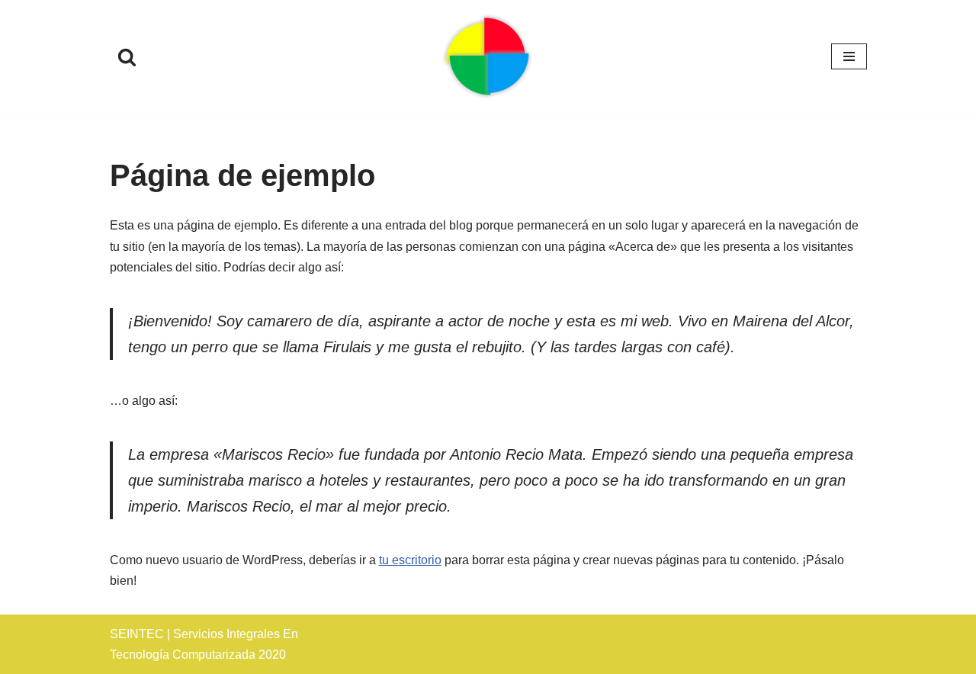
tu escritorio (410, 560)
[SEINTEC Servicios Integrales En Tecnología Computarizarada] (488, 56)
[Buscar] (126, 56)
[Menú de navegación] (849, 56)
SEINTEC (137, 633)
